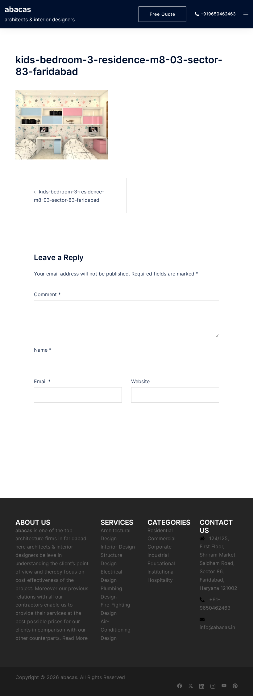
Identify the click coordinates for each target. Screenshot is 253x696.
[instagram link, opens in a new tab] (212, 685)
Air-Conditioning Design (116, 629)
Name (43, 350)
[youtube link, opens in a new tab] (224, 685)
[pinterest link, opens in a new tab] (235, 685)
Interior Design (118, 547)
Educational (161, 563)
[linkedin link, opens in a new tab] (201, 685)
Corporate (159, 547)
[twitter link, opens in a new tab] (190, 685)
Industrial (158, 555)
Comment (47, 294)
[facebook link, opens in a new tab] (179, 685)
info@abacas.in (217, 627)
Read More (75, 638)
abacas (18, 9)
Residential (160, 530)
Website (140, 381)
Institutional (161, 572)
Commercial (161, 538)
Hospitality (160, 580)
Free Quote (162, 14)
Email (42, 381)
